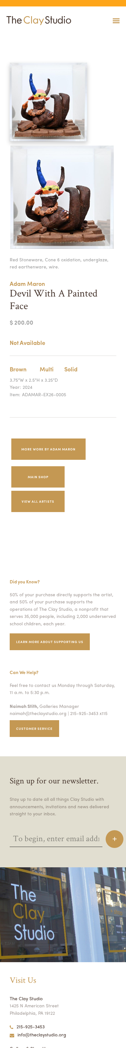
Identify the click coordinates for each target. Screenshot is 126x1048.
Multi (47, 369)
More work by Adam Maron (48, 449)
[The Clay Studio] (37, 20)
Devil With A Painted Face (17, 36)
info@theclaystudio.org (41, 1034)
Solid (71, 369)
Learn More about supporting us (49, 642)
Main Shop (38, 477)
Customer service (34, 728)
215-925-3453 (30, 1026)
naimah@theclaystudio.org (38, 713)
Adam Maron (27, 283)
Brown (18, 369)
